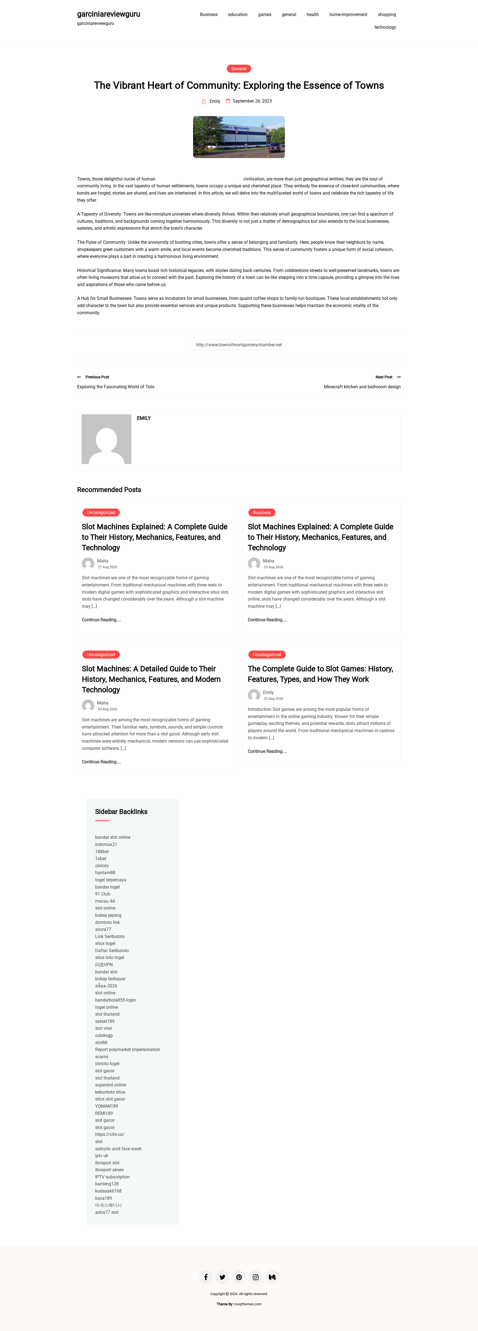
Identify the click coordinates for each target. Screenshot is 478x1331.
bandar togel (107, 887)
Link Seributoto (110, 936)
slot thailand (107, 1014)
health (313, 14)
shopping (387, 14)
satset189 (105, 1021)
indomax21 (106, 844)
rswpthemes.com (247, 1304)
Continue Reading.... (101, 619)
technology (385, 27)
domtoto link (107, 922)
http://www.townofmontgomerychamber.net (239, 344)
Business (209, 14)
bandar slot (106, 971)
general (289, 14)
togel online (106, 1007)
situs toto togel (109, 957)
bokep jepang (108, 915)
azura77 (103, 929)
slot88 (101, 1042)
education (238, 14)
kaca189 (103, 1198)
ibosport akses (109, 1169)
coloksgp (104, 1035)
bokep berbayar (110, 978)
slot (98, 1141)
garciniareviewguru (108, 14)
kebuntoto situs (110, 1092)
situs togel (105, 943)
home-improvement (348, 14)
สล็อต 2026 (106, 986)
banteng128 (107, 1183)
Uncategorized (101, 512)
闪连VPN (104, 964)
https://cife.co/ (109, 1134)
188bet (102, 851)
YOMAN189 (106, 1106)
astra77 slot (106, 1212)
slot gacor (105, 1070)
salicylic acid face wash (118, 1148)
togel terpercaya (110, 879)
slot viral (103, 1028)
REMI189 (104, 1113)
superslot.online (110, 1085)
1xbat (100, 858)
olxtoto (102, 865)
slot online (105, 908)
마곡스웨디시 (108, 1205)
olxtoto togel (107, 1063)
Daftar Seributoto (112, 950)
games (264, 14)
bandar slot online (112, 837)
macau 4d (105, 901)
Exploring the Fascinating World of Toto (115, 386)
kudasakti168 (108, 1191)
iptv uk (101, 1155)
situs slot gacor (110, 1099)
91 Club (102, 894)
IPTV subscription (112, 1177)
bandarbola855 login (115, 1000)
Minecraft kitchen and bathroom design (362, 386)
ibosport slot (107, 1162)
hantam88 (105, 872)
